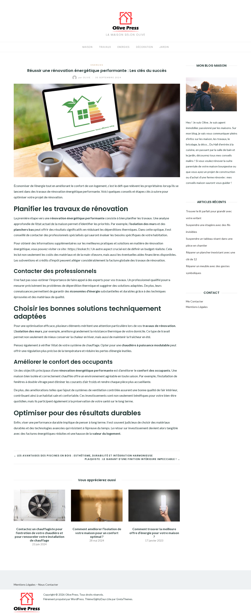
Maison (87, 47)
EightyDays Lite (102, 599)
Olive (84, 77)
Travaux (105, 47)
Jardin (164, 47)
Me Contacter (194, 301)
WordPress (77, 599)
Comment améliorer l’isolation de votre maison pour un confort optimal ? (97, 532)
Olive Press (71, 594)
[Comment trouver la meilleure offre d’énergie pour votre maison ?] (154, 505)
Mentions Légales (197, 306)
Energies (123, 47)
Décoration (144, 47)
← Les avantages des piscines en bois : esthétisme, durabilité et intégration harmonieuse (83, 455)
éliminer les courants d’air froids (76, 382)
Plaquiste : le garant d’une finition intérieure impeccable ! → (132, 459)
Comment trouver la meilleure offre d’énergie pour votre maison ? (154, 532)
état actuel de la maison (51, 224)
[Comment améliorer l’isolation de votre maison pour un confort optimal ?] (96, 505)
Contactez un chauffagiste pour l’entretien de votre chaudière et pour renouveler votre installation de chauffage (39, 534)
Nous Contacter (48, 584)
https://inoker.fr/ (79, 249)
